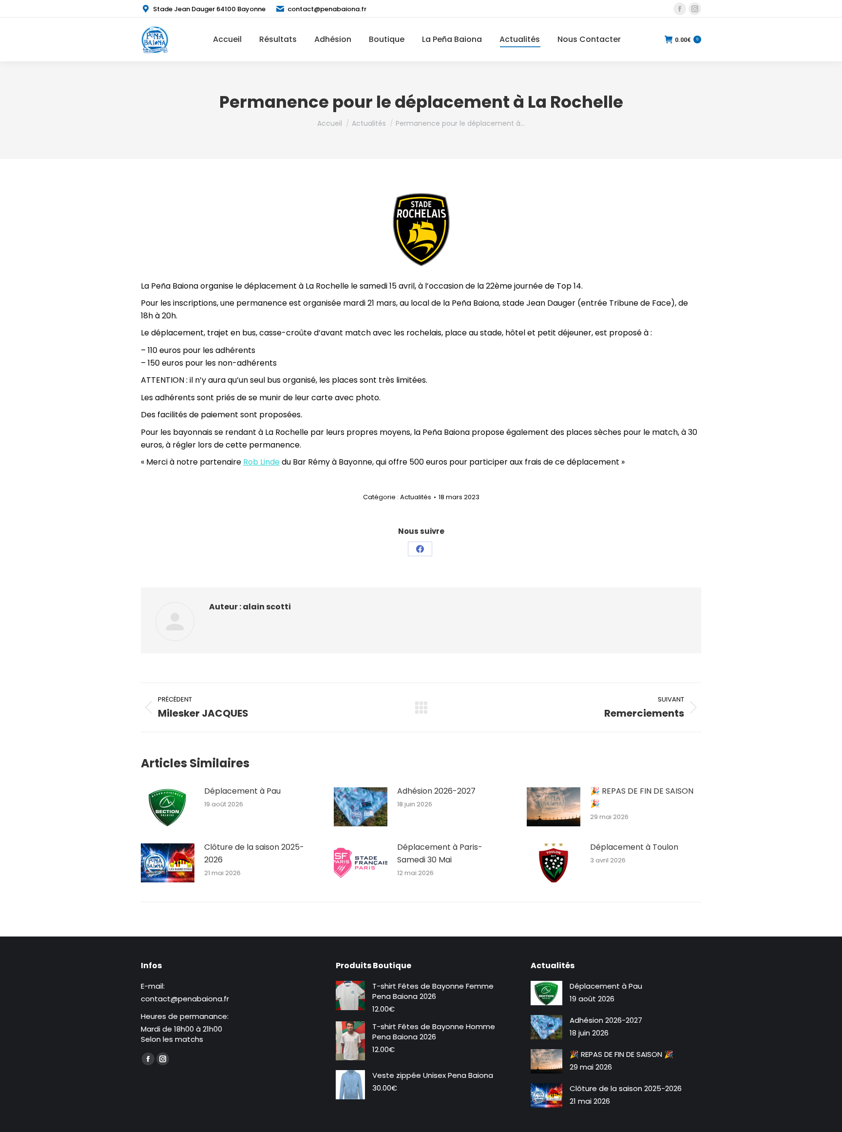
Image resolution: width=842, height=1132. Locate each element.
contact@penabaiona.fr (326, 9)
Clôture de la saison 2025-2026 (254, 853)
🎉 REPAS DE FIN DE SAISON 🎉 (641, 797)
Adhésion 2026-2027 (436, 791)
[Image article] (167, 806)
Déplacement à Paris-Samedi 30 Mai (439, 853)
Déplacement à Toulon (634, 847)
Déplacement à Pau (242, 791)
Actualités (415, 497)
